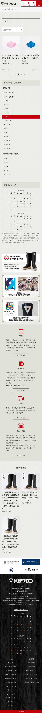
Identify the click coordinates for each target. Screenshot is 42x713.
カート (33, 5)
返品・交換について (31, 678)
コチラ (23, 385)
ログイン (10, 705)
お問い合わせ (11, 690)
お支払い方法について (31, 670)
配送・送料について (31, 674)
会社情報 (31, 659)
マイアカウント (10, 698)
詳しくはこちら (21, 355)
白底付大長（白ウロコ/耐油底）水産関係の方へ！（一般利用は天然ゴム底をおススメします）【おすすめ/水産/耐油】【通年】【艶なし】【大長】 (10, 500)
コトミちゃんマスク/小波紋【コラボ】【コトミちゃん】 (30, 58)
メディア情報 (31, 663)
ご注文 (28, 5)
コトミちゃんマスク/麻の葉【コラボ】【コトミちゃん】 (10, 58)
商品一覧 (10, 9)
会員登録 (10, 702)
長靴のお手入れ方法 (10, 678)
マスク (17, 9)
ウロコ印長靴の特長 (10, 670)
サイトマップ (11, 694)
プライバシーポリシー (10, 686)
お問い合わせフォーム (19, 448)
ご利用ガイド (31, 666)
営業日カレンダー (11, 185)
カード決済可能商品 (11, 154)
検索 (24, 5)
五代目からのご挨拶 (10, 682)
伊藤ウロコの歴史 (10, 674)
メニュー (39, 5)
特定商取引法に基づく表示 (31, 682)
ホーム (4, 9)
